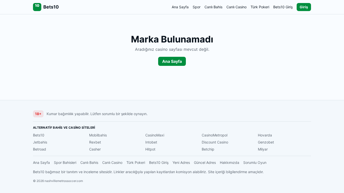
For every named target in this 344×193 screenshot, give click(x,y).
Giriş (304, 7)
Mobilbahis (98, 135)
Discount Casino (215, 142)
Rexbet (95, 142)
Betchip (208, 149)
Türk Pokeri (260, 7)
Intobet (151, 142)
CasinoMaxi (154, 135)
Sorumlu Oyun (254, 162)
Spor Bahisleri (65, 162)
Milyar (263, 149)
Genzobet (266, 142)
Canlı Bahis (213, 7)
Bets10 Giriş (283, 7)
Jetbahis (40, 142)
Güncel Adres (205, 162)
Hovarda (265, 135)
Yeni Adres (181, 162)
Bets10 (38, 135)
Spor (196, 7)
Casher (95, 149)
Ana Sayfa (180, 7)
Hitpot (150, 149)
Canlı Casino (236, 7)
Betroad (39, 149)
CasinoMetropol (214, 135)
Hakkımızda (229, 162)
